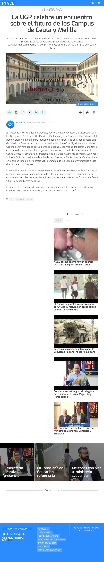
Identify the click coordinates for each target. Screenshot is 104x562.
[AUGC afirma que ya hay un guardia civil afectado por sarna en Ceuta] (76, 244)
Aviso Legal (43, 529)
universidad (20, 199)
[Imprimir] (80, 112)
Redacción (20, 122)
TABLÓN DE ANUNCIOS (47, 543)
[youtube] (19, 534)
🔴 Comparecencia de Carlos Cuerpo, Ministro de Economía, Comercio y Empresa (74, 430)
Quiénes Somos (44, 532)
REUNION (29, 199)
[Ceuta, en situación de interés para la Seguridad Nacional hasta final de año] (76, 331)
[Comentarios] (87, 112)
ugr (12, 199)
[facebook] (7, 534)
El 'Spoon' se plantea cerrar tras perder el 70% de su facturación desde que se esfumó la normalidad (75, 306)
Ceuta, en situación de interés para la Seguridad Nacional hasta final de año (75, 350)
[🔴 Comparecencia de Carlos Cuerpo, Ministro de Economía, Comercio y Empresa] (76, 414)
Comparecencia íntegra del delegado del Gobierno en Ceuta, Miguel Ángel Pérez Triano (74, 394)
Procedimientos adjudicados (51, 539)
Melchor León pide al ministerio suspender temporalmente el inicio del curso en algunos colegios (86, 477)
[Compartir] (9, 112)
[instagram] (15, 534)
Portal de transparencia (49, 550)
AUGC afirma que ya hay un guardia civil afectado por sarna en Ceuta (73, 263)
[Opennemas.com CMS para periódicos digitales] (86, 529)
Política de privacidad (48, 536)
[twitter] (11, 534)
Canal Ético (43, 547)
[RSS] (23, 534)
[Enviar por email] (94, 112)
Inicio (9, 540)
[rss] (53, 122)
